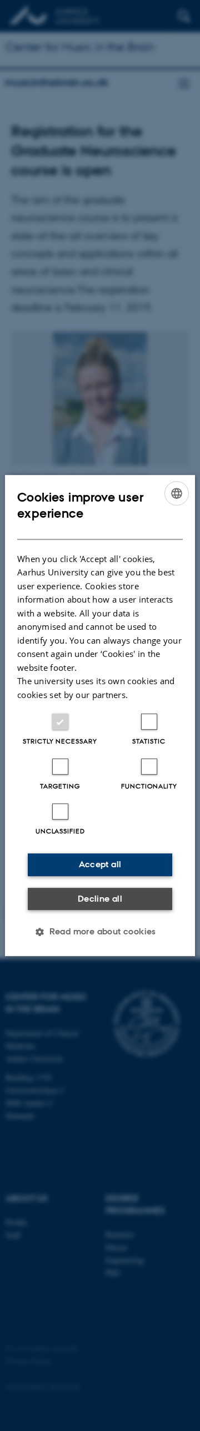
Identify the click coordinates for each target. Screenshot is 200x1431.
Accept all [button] (100, 864)
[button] (100, 931)
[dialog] (100, 716)
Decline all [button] (100, 898)
